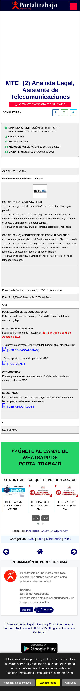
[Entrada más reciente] (6, 553)
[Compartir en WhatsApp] (64, 112)
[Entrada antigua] (74, 553)
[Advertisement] (40, 46)
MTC (67, 539)
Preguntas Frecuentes (62, 628)
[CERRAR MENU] (73, 6)
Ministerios (53, 539)
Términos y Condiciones (49, 624)
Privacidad (12, 624)
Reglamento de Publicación (31, 628)
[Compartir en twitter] (73, 112)
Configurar (70, 682)
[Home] (40, 553)
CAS (31, 539)
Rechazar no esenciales (17, 682)
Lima (40, 539)
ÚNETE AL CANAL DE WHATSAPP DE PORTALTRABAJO (42, 457)
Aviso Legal (27, 624)
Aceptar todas (48, 682)
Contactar (39, 632)
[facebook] (55, 112)
